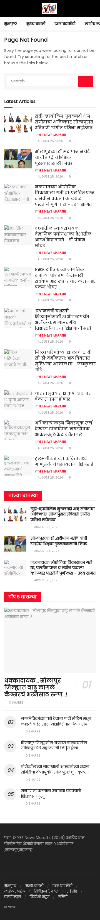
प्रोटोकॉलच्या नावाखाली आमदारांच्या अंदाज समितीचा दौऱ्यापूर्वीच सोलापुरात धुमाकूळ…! (55, 769)
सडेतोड (72, 891)
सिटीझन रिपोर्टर (46, 891)
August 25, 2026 (50, 141)
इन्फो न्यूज (12, 896)
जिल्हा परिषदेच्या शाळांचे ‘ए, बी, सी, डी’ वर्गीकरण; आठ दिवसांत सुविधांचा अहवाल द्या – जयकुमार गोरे (65, 361)
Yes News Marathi (52, 135)
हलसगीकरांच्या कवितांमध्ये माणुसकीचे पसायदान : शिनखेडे (64, 461)
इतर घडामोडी (65, 23)
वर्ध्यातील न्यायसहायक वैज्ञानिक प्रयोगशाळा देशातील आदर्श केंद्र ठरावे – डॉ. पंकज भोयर (63, 237)
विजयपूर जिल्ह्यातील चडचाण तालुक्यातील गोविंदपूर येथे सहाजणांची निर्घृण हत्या (54, 745)
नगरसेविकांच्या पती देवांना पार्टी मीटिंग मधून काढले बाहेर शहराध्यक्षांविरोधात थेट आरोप (56, 721)
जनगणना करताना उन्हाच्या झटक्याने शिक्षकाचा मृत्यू (51, 793)
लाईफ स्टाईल (14, 891)
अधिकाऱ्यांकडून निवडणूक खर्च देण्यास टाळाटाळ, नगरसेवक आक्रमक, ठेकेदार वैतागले (63, 429)
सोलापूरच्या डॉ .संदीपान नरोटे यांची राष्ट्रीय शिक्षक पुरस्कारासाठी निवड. (62, 157)
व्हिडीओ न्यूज (39, 896)
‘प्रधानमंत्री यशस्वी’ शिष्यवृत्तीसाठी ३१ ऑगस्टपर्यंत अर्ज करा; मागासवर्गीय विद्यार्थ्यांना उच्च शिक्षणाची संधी (63, 319)
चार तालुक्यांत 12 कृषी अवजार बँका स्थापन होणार (63, 396)
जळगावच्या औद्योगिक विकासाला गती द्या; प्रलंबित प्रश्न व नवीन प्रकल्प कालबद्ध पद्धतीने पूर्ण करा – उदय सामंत (64, 195)
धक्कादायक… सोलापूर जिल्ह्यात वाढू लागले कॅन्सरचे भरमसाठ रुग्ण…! (35, 687)
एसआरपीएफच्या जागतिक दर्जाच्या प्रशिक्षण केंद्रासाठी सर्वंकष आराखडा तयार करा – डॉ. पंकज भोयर (65, 278)
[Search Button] (85, 81)
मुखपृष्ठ (10, 23)
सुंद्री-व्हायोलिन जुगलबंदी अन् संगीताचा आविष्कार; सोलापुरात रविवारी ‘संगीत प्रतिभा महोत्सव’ (64, 122)
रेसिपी (63, 896)
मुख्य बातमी (35, 23)
